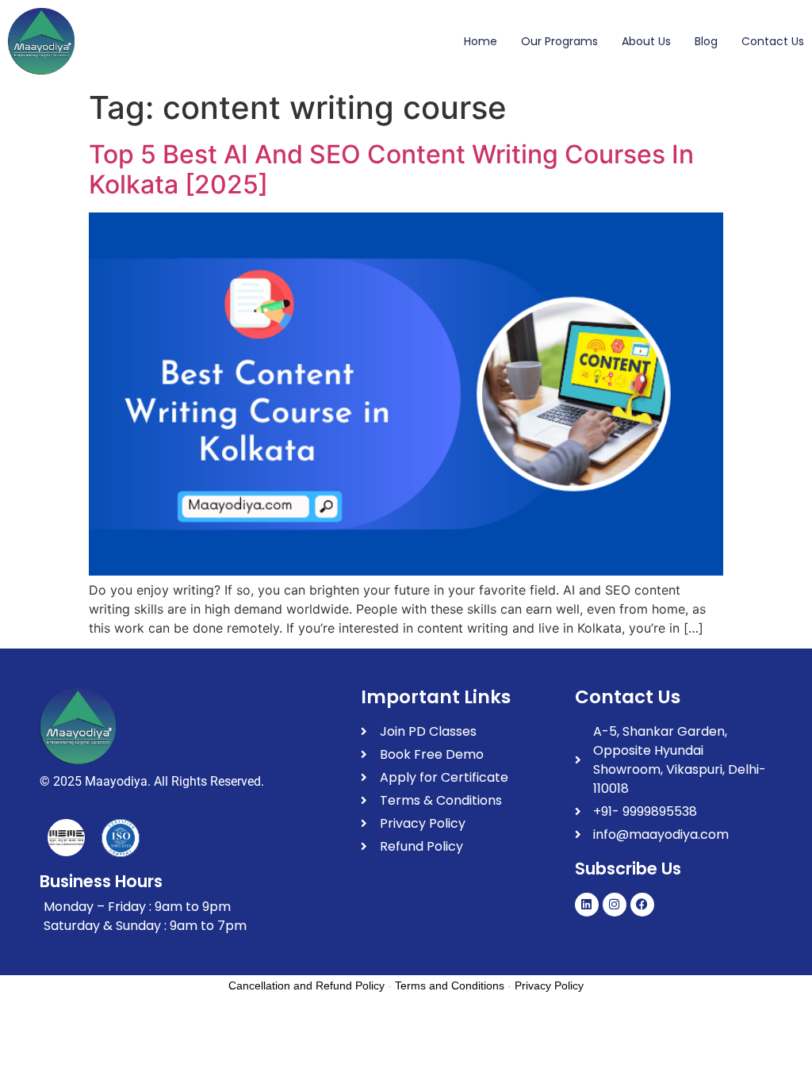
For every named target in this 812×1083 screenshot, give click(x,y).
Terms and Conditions (449, 985)
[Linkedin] (587, 905)
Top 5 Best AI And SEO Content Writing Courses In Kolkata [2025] (391, 169)
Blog (706, 41)
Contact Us (772, 41)
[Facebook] (642, 905)
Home (480, 41)
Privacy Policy (549, 985)
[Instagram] (614, 905)
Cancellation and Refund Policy (306, 985)
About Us (646, 41)
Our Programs (559, 41)
